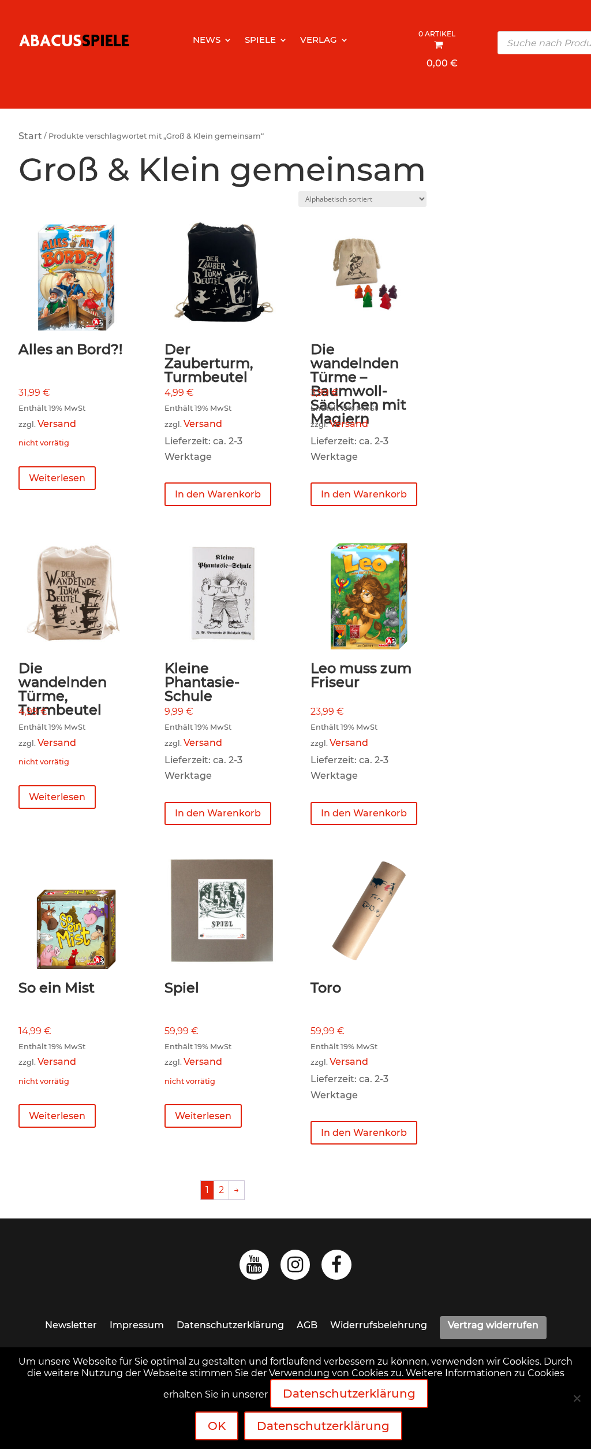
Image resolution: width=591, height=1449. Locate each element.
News (206, 40)
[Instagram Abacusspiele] (295, 1267)
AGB (307, 1325)
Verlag (318, 40)
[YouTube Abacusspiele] (254, 1267)
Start (30, 136)
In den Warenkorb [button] (218, 494)
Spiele (260, 40)
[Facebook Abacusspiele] (336, 1267)
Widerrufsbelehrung (378, 1325)
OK (217, 1426)
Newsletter (71, 1325)
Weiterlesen (57, 478)
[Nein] (576, 1398)
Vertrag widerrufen (493, 1325)
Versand (57, 423)
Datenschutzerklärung (230, 1325)
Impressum (137, 1325)
